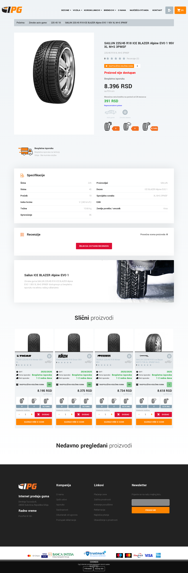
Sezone (65, 10)
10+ (49, 384)
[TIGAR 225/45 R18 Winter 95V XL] (34, 340)
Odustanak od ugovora (66, 514)
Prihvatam (88, 569)
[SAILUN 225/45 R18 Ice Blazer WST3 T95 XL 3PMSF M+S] (154, 340)
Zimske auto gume (38, 22)
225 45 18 (56, 22)
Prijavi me (150, 510)
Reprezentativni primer (113, 105)
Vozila (76, 10)
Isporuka (60, 504)
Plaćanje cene (100, 494)
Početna (20, 22)
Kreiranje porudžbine (103, 504)
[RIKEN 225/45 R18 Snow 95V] (74, 340)
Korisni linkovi (92, 10)
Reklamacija (99, 509)
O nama (122, 10)
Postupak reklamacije (66, 520)
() (182, 10)
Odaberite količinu (23, 410)
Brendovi (109, 10)
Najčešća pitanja (139, 10)
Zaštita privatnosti (102, 499)
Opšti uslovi (61, 499)
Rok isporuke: (24, 378)
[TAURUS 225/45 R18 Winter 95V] (114, 340)
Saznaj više (99, 569)
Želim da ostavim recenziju (94, 246)
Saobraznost (62, 509)
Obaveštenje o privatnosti (106, 520)
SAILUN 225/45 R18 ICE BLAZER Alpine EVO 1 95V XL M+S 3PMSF (96, 22)
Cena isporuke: (25, 375)
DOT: (21, 372)
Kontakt (157, 10)
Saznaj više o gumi (34, 422)
